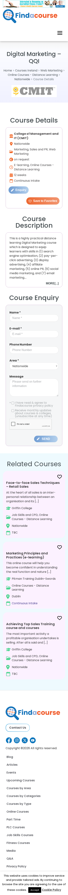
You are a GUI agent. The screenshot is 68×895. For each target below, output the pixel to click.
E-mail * (15, 328)
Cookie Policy (51, 890)
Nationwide (22, 79)
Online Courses (18, 812)
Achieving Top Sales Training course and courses (30, 626)
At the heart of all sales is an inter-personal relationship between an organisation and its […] (33, 507)
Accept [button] (34, 890)
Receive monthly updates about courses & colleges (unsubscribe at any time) (33, 413)
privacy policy (43, 405)
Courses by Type (19, 804)
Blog (10, 757)
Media (11, 851)
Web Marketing (51, 70)
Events (11, 772)
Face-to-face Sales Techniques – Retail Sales (33, 484)
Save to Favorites (44, 200)
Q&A (10, 858)
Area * (14, 360)
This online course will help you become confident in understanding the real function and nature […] (31, 578)
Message (16, 376)
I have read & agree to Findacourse (31, 404)
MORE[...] (52, 283)
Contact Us (17, 728)
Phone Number (20, 344)
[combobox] (34, 366)
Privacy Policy (16, 866)
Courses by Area (19, 788)
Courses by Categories (24, 796)
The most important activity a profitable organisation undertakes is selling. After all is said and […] (32, 649)
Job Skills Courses (20, 835)
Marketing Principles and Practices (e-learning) (27, 555)
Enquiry (20, 189)
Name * (15, 312)
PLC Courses (16, 827)
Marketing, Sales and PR (31, 149)
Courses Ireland (26, 70)
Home (7, 70)
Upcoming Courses (21, 780)
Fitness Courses (18, 843)
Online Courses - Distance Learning (33, 75)
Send (46, 438)
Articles (12, 765)
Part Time (13, 819)
